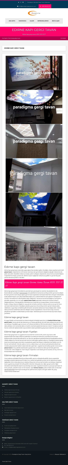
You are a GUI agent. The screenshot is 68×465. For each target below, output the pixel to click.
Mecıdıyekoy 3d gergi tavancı (11, 428)
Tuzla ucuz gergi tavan (10, 425)
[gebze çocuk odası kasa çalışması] (34, 175)
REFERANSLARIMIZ (43, 21)
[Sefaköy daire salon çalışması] (34, 141)
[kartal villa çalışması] (34, 107)
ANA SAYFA (12, 21)
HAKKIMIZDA (22, 21)
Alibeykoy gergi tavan (10, 433)
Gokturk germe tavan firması (11, 390)
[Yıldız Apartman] (34, 210)
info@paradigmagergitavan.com (27, 6)
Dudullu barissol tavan (10, 415)
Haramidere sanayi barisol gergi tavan (14, 407)
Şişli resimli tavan (8, 410)
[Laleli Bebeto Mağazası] (34, 244)
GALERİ (32, 21)
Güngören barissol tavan (10, 430)
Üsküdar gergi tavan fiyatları (11, 392)
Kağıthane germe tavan (10, 394)
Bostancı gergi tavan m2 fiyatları (12, 397)
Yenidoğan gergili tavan (10, 412)
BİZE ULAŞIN (55, 21)
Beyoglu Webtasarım (60, 454)
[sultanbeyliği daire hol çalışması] (34, 73)
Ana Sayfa (4, 38)
